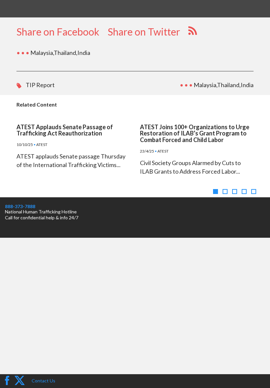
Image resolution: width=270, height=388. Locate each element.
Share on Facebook (57, 31)
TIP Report (40, 84)
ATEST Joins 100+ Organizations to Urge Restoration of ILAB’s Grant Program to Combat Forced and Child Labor (194, 133)
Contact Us (43, 380)
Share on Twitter (144, 31)
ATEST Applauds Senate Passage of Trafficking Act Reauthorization (64, 130)
